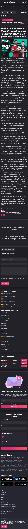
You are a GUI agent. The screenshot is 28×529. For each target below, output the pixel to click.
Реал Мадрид (6, 312)
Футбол (13, 12)
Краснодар (6, 349)
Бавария (5, 323)
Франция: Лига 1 (6, 306)
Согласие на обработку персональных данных (12, 508)
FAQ (2, 499)
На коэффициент (5, 426)
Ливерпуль (6, 320)
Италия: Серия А (7, 299)
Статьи (2, 497)
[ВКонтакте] (1, 15)
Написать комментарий (8, 249)
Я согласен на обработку (13, 279)
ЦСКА (4, 346)
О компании (3, 492)
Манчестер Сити (7, 318)
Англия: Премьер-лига (8, 301)
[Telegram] (5, 15)
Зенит (5, 339)
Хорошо (4, 526)
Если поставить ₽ (6, 419)
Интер (5, 331)
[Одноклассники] (3, 15)
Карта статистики (5, 515)
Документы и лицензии (6, 511)
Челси (5, 328)
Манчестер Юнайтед (8, 336)
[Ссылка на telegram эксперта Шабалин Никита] (1, 215)
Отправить (4, 283)
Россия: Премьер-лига (8, 296)
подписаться (14, 406)
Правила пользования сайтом (8, 504)
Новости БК (5, 12)
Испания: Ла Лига (8, 293)
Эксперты (3, 509)
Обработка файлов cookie (7, 502)
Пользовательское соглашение (8, 506)
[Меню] (1, 2)
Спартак (5, 341)
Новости (3, 501)
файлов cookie (9, 523)
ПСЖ (4, 325)
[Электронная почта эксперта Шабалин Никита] (4, 215)
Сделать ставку (14, 448)
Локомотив (6, 344)
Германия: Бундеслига (8, 304)
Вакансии (3, 496)
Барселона (6, 315)
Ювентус (5, 333)
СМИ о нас (3, 513)
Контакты (3, 494)
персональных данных (19, 404)
